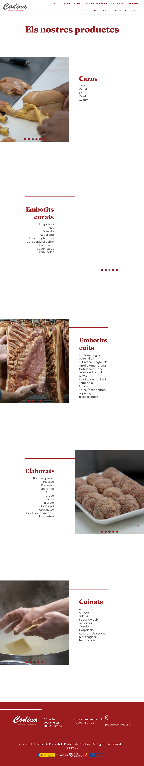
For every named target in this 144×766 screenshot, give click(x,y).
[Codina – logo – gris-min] (15, 3)
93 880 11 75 (86, 722)
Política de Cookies (77, 744)
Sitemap (72, 748)
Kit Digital (99, 744)
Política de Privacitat (48, 744)
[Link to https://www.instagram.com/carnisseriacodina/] (117, 717)
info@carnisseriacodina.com (93, 719)
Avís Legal (25, 744)
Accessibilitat (116, 744)
